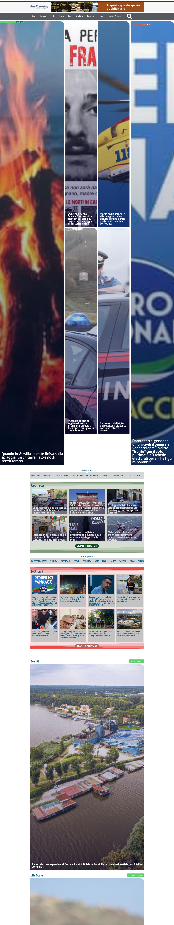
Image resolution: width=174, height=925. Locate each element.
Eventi (61, 16)
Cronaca (43, 16)
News (34, 16)
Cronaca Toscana (114, 16)
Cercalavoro (91, 16)
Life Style (79, 16)
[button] (31, 766)
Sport (70, 16)
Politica (52, 16)
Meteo (102, 16)
